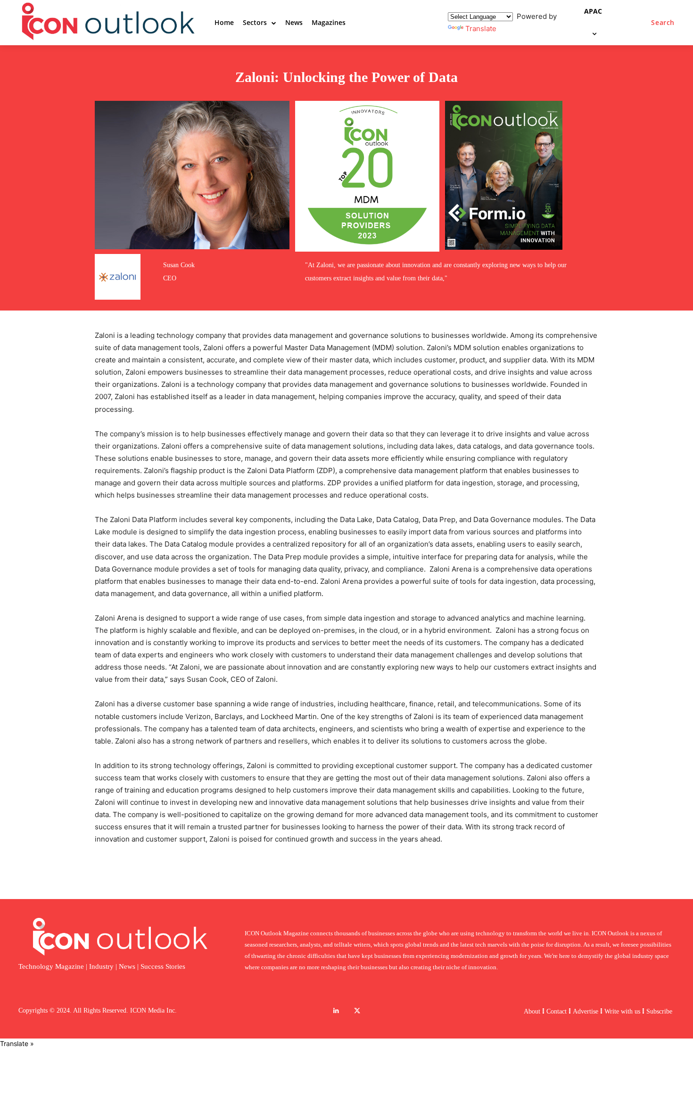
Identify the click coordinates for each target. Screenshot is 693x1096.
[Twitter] (357, 1011)
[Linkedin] (336, 1011)
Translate (480, 28)
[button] (663, 23)
